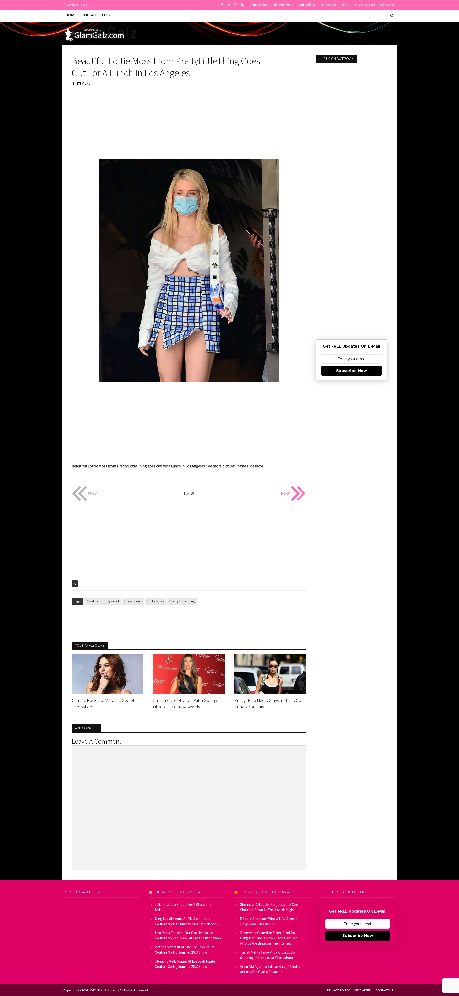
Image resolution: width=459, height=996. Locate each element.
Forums (345, 5)
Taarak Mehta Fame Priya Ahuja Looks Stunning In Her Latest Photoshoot (268, 955)
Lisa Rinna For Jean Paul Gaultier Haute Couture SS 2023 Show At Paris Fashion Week (188, 935)
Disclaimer (362, 990)
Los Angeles (133, 601)
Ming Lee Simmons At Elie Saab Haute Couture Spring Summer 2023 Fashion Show (187, 921)
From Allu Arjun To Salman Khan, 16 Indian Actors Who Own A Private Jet (270, 969)
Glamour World (283, 5)
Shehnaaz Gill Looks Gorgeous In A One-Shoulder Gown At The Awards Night (269, 907)
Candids (92, 601)
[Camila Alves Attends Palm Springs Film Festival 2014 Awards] (189, 673)
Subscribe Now (351, 370)
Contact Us (387, 5)
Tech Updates (306, 5)
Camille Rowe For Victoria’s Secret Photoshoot (103, 703)
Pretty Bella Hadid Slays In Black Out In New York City (268, 703)
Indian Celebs (96, 15)
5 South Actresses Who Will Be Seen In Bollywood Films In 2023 (269, 921)
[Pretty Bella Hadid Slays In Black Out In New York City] (270, 673)
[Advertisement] (189, 126)
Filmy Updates (259, 5)
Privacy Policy (338, 990)
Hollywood (111, 601)
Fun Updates (328, 5)
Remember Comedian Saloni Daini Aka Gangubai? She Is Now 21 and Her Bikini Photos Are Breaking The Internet (269, 938)
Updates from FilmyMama (265, 892)
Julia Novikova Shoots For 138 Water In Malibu (183, 907)
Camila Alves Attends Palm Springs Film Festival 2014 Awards (185, 703)
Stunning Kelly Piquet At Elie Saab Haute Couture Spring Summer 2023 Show (185, 964)
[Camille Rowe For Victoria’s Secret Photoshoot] (107, 673)
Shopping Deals (365, 5)
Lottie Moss (155, 601)
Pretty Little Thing (182, 601)
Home (70, 15)
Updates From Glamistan (179, 892)
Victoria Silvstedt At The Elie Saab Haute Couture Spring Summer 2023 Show (185, 949)
